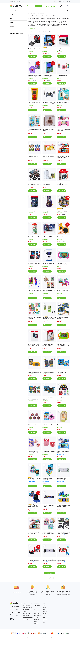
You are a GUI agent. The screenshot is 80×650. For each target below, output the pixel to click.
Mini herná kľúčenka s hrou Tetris (63, 398)
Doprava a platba (61, 1)
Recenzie (36, 623)
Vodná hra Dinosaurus (33, 156)
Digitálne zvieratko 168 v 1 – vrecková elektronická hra (34, 425)
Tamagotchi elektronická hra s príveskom (34, 318)
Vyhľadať (38, 6)
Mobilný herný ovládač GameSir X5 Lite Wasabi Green (62, 479)
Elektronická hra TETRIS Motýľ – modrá (47, 398)
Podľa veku (30, 10)
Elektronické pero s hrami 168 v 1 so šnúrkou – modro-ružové (34, 291)
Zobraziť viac (31, 28)
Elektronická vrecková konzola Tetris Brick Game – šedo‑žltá (34, 371)
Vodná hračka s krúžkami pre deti (34, 130)
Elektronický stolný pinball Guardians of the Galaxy (48, 210)
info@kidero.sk (15, 606)
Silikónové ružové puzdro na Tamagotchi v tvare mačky (48, 452)
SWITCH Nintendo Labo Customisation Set (47, 345)
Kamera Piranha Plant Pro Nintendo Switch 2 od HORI (34, 237)
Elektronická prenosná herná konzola (63, 318)
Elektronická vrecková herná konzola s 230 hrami (63, 506)
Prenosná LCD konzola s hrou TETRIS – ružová (63, 130)
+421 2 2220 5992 (50, 6)
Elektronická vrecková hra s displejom (48, 291)
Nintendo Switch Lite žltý (48, 156)
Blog (55, 1)
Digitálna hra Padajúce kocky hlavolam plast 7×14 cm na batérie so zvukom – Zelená (49, 318)
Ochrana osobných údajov (27, 610)
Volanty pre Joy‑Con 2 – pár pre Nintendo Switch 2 (63, 183)
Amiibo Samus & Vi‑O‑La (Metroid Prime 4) (47, 237)
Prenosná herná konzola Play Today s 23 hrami (63, 559)
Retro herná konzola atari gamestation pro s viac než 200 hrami (34, 183)
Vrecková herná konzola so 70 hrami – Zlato (34, 533)
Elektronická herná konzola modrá (63, 103)
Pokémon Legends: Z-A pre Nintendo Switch (34, 210)
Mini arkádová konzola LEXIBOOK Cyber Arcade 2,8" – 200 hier (48, 479)
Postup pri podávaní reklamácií (27, 619)
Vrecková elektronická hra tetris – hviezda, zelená (34, 398)
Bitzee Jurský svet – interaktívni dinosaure (62, 210)
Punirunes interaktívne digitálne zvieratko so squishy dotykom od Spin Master (49, 533)
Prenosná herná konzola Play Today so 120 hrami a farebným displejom (34, 264)
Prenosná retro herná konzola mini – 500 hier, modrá (47, 76)
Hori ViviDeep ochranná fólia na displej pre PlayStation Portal (48, 264)
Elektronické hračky (32, 13)
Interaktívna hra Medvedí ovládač (48, 130)
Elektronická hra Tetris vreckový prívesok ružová (33, 452)
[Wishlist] (30, 35)
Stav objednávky (26, 605)
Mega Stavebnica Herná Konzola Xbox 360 (47, 183)
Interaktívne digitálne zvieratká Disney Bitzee (33, 506)
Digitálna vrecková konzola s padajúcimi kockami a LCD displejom (48, 103)
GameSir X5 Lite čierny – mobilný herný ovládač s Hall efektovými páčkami (49, 559)
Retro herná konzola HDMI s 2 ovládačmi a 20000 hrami (63, 533)
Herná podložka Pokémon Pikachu (48, 506)
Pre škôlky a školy (38, 611)
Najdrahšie (44, 31)
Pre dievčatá (21, 10)
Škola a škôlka (49, 10)
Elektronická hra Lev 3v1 (62, 236)
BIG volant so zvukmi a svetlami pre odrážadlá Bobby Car (33, 559)
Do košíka (33, 56)
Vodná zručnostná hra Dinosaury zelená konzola (63, 345)
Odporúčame (31, 31)
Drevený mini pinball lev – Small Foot (63, 425)
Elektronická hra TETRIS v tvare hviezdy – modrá (63, 371)
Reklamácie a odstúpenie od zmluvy (28, 616)
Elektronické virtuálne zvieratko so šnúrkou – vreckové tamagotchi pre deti (62, 76)
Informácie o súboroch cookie (37, 614)
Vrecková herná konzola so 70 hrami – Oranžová (63, 157)
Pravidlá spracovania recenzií (36, 619)
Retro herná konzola (47, 48)
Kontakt (68, 1)
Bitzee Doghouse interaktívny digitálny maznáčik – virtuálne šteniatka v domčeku (34, 76)
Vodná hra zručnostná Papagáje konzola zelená (62, 264)
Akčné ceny (13, 10)
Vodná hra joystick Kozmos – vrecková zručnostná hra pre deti (63, 291)
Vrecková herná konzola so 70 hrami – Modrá (63, 452)
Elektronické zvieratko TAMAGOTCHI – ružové (47, 425)
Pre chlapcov (39, 10)
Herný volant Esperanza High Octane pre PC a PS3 (34, 49)
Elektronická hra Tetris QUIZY (34, 102)
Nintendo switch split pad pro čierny (63, 49)
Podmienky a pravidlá (27, 607)
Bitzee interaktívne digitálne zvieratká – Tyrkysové (34, 479)
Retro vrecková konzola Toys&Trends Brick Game (48, 371)
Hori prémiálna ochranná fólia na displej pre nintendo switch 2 (34, 345)
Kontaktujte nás (37, 609)
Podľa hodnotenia (51, 31)
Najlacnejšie (37, 31)
